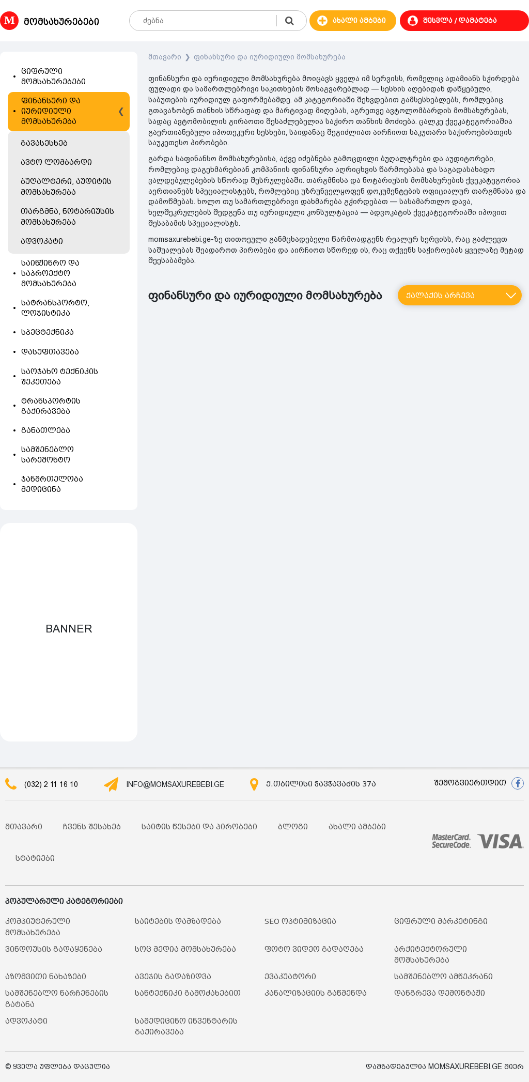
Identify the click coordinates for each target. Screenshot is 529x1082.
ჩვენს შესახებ (92, 827)
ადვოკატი (26, 1021)
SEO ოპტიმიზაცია (300, 921)
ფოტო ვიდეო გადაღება (314, 949)
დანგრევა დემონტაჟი (439, 993)
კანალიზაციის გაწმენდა (315, 993)
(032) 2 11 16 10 (51, 784)
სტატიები (35, 858)
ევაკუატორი (290, 976)
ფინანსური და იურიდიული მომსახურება (270, 57)
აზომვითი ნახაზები (45, 976)
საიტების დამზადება (178, 921)
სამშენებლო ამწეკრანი (443, 976)
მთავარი (164, 57)
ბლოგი (293, 827)
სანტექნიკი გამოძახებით (188, 993)
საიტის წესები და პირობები (199, 827)
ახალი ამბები (357, 827)
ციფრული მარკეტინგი (441, 921)
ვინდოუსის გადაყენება (53, 949)
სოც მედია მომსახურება (185, 949)
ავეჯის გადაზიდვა (173, 976)
